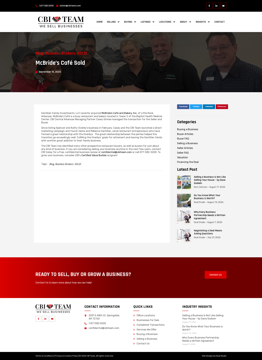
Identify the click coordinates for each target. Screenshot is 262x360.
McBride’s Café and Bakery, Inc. (119, 113)
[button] (183, 106)
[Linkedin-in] (216, 6)
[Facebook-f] (209, 6)
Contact (219, 22)
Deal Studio (221, 356)
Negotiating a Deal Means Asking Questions (208, 232)
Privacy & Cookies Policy (66, 356)
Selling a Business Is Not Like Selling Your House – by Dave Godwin (210, 180)
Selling (111, 22)
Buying (128, 22)
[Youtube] (223, 6)
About (183, 22)
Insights (201, 22)
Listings (146, 22)
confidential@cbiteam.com (116, 152)
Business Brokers (60, 53)
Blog (39, 53)
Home (100, 22)
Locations (165, 22)
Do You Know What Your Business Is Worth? (207, 197)
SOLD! (82, 53)
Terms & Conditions (44, 356)
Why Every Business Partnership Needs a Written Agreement (209, 215)
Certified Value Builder (94, 155)
